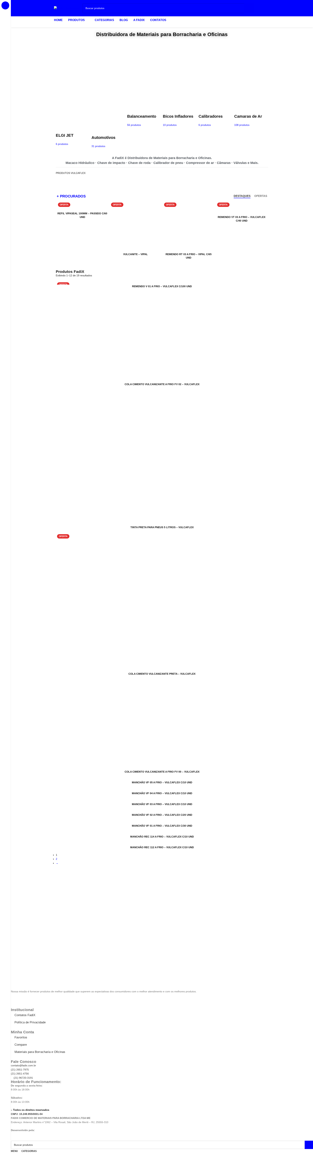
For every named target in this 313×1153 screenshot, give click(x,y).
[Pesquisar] (249, 8)
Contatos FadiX (24, 1015)
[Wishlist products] (260, 8)
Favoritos (20, 1037)
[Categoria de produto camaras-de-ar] (251, 118)
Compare (20, 1044)
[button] (14, 72)
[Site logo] (66, 8)
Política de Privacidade (30, 1022)
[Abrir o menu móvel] (268, 8)
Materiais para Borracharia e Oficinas (39, 1052)
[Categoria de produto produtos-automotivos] (108, 129)
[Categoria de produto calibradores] (215, 118)
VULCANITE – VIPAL (135, 254)
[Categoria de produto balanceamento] (144, 118)
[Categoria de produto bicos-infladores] (180, 118)
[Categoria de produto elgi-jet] (73, 128)
